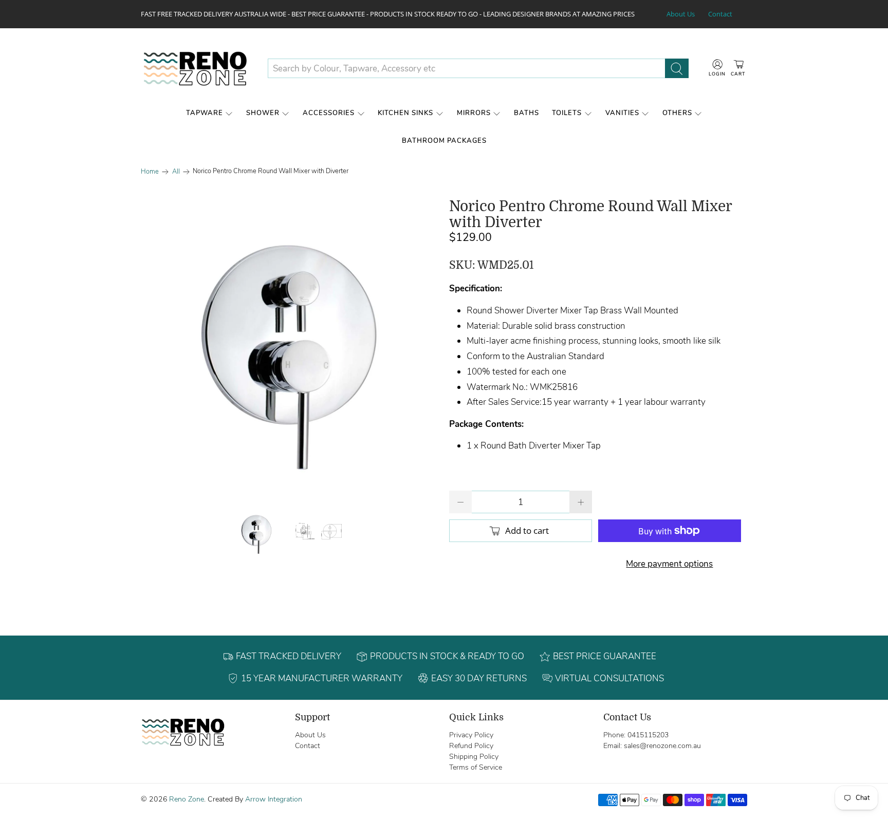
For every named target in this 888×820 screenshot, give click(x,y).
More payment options (669, 564)
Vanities (622, 113)
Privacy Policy (471, 735)
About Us (681, 13)
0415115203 (648, 735)
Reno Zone (186, 799)
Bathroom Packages (444, 140)
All (176, 172)
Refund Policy (471, 746)
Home (150, 172)
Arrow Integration (273, 799)
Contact (720, 13)
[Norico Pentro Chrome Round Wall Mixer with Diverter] (290, 348)
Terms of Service (475, 767)
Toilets (567, 113)
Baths (526, 113)
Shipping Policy (473, 756)
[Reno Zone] (196, 69)
